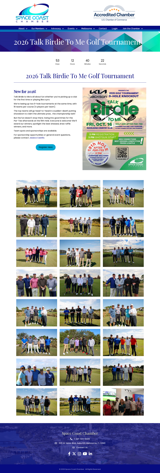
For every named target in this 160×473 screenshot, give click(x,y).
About (21, 28)
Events (71, 28)
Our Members (37, 28)
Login (115, 28)
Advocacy (56, 28)
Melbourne (86, 28)
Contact (103, 28)
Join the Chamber (131, 28)
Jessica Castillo (36, 137)
